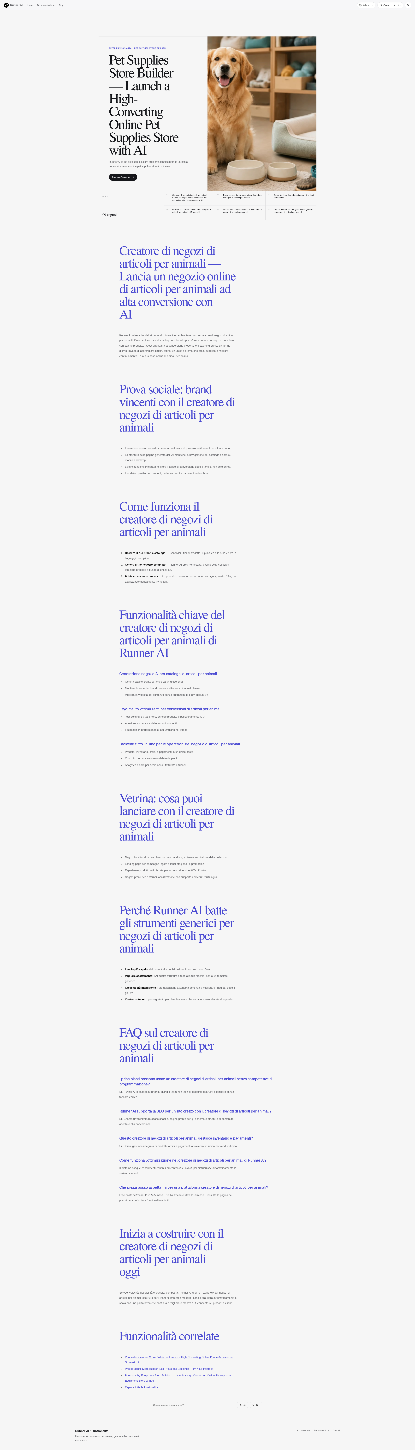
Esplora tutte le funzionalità (141, 1387)
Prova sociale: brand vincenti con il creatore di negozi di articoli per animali (239, 196)
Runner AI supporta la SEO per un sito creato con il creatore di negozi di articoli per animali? (195, 1111)
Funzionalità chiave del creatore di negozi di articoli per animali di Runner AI (188, 210)
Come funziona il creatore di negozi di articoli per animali (291, 196)
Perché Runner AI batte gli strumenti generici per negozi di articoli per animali (290, 210)
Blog (61, 5)
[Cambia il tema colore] (408, 5)
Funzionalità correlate (169, 1335)
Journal (336, 1430)
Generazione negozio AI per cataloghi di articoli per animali (168, 673)
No (257, 1405)
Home (29, 5)
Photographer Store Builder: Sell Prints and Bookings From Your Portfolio (169, 1368)
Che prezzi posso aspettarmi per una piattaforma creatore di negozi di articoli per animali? (193, 1187)
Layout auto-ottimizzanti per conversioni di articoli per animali (170, 709)
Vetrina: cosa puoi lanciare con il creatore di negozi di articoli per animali (239, 210)
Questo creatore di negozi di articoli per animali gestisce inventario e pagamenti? (186, 1138)
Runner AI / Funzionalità (91, 1431)
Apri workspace (303, 1430)
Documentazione (45, 5)
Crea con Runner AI (123, 177)
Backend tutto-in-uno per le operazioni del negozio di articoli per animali (179, 744)
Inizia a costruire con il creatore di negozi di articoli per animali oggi (171, 1251)
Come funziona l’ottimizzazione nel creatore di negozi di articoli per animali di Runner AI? (192, 1160)
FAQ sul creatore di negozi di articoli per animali (166, 1044)
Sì (244, 1405)
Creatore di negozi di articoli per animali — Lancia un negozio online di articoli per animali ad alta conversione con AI (188, 197)
